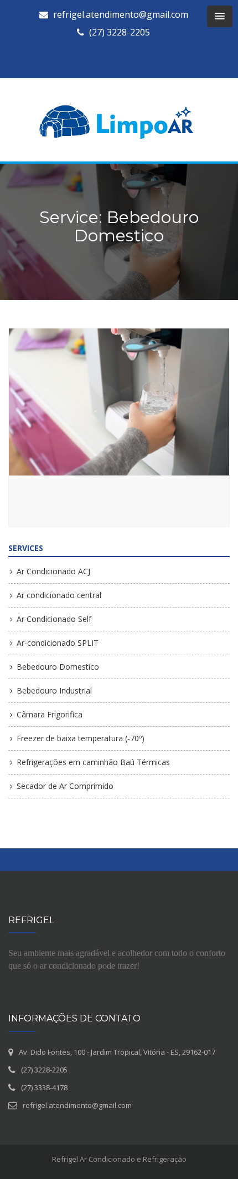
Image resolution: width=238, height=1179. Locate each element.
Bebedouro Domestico (58, 666)
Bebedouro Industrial (54, 690)
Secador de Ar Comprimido (65, 786)
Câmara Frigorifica (49, 714)
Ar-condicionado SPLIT (58, 642)
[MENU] (219, 16)
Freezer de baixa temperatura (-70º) (80, 738)
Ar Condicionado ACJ (53, 571)
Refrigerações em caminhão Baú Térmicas (93, 762)
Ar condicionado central (59, 595)
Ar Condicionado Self (54, 619)
